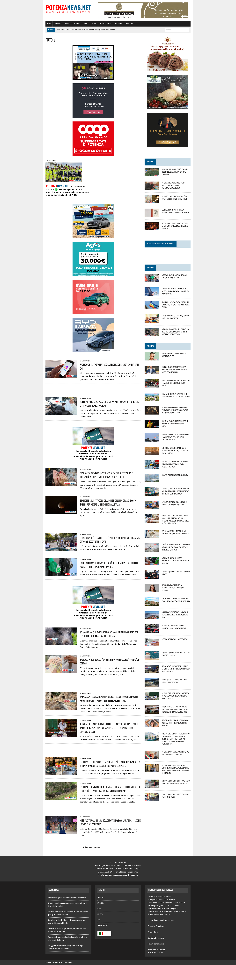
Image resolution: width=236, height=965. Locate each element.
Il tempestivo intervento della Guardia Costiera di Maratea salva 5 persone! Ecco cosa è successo (175, 291)
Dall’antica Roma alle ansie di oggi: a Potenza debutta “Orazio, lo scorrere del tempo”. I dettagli (175, 450)
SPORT (86, 24)
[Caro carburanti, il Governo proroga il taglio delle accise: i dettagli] (152, 280)
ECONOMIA (77, 24)
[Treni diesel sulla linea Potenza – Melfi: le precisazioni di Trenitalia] (152, 685)
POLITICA (67, 24)
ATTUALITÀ (57, 24)
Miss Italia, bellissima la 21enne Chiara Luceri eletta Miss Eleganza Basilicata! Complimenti (175, 722)
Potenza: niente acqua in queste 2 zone (174, 639)
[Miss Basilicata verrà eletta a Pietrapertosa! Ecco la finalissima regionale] (152, 590)
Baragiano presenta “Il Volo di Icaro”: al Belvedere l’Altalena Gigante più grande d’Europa (175, 614)
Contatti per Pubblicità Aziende (161, 920)
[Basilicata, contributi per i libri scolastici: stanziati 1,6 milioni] (152, 658)
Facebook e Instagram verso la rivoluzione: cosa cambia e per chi (67, 898)
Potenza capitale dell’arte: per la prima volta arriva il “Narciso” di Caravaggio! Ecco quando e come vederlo (175, 410)
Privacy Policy (153, 932)
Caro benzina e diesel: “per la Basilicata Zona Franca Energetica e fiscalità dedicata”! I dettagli (175, 464)
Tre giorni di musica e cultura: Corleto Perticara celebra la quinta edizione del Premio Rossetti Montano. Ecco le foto (175, 709)
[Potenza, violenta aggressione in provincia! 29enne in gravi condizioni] (152, 631)
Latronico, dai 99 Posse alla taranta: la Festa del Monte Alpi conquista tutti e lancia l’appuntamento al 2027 (175, 331)
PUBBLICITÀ (129, 24)
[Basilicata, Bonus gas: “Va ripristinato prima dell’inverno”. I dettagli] (61, 671)
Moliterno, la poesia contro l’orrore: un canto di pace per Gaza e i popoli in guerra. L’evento (176, 304)
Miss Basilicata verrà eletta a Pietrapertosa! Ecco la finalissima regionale (173, 587)
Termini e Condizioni (156, 926)
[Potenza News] (68, 8)
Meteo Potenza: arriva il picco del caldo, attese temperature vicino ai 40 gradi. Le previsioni (175, 226)
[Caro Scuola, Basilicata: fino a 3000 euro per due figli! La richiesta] (152, 321)
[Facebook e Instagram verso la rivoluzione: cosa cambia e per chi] (61, 376)
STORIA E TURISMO (105, 24)
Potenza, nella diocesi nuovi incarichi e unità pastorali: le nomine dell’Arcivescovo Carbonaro (174, 185)
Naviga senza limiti (156, 944)
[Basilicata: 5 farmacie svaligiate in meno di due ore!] (152, 577)
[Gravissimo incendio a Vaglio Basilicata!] (152, 480)
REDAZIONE (118, 24)
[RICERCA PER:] (177, 30)
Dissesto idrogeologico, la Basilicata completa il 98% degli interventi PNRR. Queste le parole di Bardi (174, 369)
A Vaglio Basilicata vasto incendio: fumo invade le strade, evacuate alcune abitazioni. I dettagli (175, 437)
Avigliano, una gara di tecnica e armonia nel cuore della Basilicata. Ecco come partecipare (175, 172)
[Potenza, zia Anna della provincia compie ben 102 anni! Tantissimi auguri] (152, 757)
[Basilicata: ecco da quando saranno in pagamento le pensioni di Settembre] (152, 507)
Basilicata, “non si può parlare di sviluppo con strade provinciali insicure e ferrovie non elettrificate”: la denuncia (176, 491)
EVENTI (94, 24)
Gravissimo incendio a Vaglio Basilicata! (175, 475)
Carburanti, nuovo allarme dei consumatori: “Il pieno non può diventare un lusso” (175, 560)
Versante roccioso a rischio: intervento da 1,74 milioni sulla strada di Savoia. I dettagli (176, 383)
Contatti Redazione (156, 938)
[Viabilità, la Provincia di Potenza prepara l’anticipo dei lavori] (152, 799)
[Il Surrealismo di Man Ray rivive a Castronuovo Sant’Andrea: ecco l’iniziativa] (152, 215)
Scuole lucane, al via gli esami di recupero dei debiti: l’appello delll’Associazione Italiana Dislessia (175, 695)
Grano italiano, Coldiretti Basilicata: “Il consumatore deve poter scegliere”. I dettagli (175, 423)
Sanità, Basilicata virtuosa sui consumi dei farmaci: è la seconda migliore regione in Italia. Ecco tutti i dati (176, 547)
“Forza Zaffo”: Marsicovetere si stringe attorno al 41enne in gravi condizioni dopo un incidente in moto (176, 668)
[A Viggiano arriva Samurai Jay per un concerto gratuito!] (152, 358)
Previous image (92, 846)
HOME (49, 24)
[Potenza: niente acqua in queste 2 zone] (152, 644)
